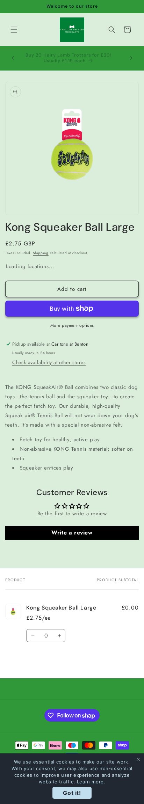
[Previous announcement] (13, 58)
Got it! (72, 792)
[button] (14, 29)
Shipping (41, 253)
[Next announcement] (131, 58)
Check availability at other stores (49, 362)
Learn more (90, 781)
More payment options (72, 325)
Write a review (71, 533)
